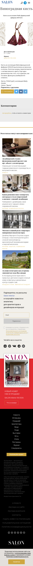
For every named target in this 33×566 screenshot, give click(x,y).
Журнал (17, 445)
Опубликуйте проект (16, 454)
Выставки (16, 433)
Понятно (16, 562)
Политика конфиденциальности (16, 527)
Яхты (17, 436)
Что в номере (12, 403)
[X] (16, 91)
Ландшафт (16, 421)
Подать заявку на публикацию (16, 519)
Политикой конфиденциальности (16, 332)
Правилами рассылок (13, 334)
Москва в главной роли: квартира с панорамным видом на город (16, 231)
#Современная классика (16, 208)
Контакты (16, 515)
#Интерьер (5, 208)
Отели (16, 439)
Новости (16, 415)
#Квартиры (12, 246)
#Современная (20, 246)
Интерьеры (16, 418)
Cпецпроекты (16, 448)
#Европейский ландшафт (22, 284)
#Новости (5, 172)
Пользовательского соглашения (16, 331)
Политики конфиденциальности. (17, 557)
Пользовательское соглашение (16, 523)
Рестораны (16, 442)
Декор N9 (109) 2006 (10, 58)
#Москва (4, 248)
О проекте (16, 503)
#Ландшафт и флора (8, 284)
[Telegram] (25, 91)
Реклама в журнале (16, 511)
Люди (16, 430)
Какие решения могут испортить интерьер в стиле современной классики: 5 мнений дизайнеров (15, 197)
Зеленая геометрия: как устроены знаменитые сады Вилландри (15, 272)
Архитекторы (17, 424)
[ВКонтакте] (21, 91)
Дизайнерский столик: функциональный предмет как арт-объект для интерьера (14, 161)
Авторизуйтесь (6, 113)
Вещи (16, 427)
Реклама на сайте (16, 507)
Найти (22, 3)
